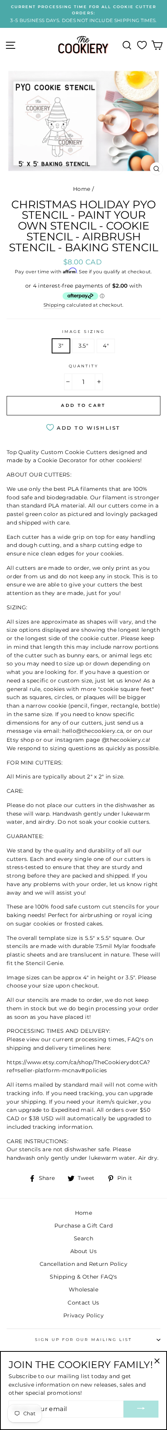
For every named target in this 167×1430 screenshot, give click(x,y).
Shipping (54, 305)
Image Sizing (83, 331)
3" (61, 346)
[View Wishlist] (141, 45)
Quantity (83, 366)
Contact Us (83, 1303)
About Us (83, 1251)
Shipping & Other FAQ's (83, 1277)
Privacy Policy (83, 1315)
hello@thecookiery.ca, (93, 731)
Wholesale (83, 1289)
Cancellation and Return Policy (83, 1264)
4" (106, 346)
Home (81, 189)
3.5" (83, 346)
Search (83, 1238)
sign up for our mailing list (83, 1339)
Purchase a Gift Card (83, 1226)
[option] (83, 14)
